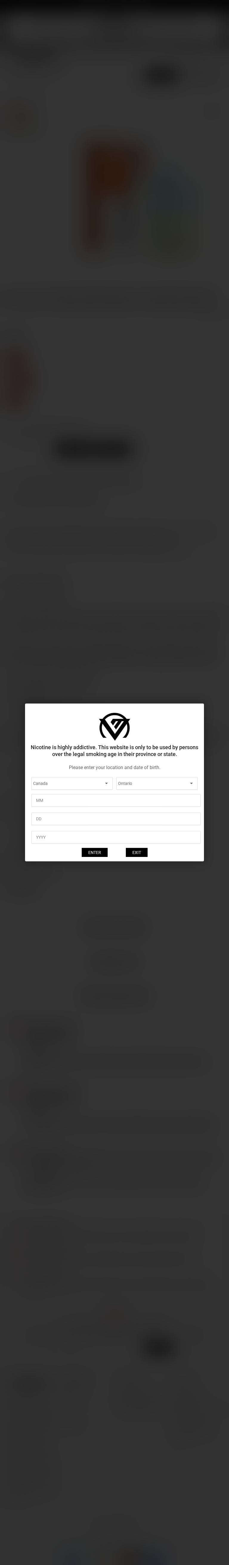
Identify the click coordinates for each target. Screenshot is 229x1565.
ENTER (94, 852)
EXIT (136, 852)
